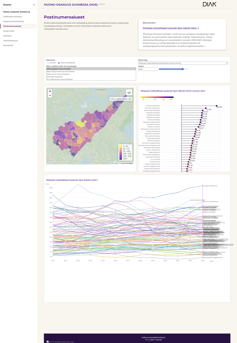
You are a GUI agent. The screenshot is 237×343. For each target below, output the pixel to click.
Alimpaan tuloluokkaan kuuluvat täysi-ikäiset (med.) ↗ (171, 27)
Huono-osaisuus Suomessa (16, 11)
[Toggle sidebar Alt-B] (34, 4)
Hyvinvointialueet (68, 63)
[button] (50, 91)
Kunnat (53, 63)
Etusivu (7, 4)
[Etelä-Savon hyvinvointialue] (91, 74)
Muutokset (8, 45)
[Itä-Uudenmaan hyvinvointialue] (91, 79)
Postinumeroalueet (12, 26)
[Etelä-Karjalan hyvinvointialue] (91, 69)
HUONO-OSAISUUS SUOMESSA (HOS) (71, 4)
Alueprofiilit (8, 31)
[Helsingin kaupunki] (91, 76)
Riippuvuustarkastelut (13, 21)
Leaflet (115, 163)
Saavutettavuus (10, 40)
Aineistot (7, 35)
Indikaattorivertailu (12, 16)
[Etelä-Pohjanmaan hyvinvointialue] (91, 71)
